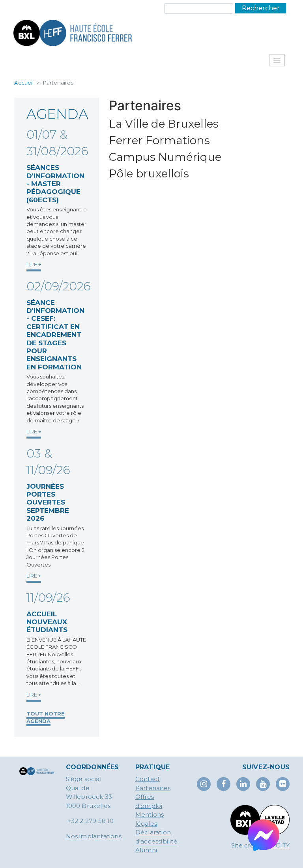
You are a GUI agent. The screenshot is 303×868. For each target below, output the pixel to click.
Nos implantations (94, 836)
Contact (147, 779)
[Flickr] (283, 784)
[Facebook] (223, 784)
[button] (277, 60)
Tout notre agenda (45, 717)
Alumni (146, 850)
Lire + (33, 264)
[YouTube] (263, 784)
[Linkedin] (243, 784)
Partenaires (152, 788)
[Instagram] (204, 784)
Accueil (24, 82)
